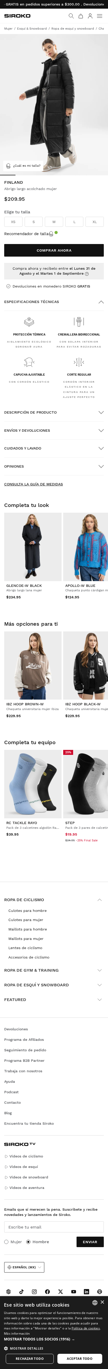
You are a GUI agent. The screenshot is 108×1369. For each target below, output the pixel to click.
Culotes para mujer (25, 920)
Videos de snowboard (28, 1177)
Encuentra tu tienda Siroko (29, 1123)
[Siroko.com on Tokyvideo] (99, 1291)
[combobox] (95, 1302)
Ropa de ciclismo (24, 899)
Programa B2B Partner (24, 1060)
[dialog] (54, 1332)
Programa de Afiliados (24, 1039)
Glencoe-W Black (24, 585)
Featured (15, 999)
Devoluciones (16, 1029)
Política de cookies (86, 1328)
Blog (8, 1113)
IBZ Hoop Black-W (83, 704)
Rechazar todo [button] (30, 1358)
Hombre (41, 1241)
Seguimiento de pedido (25, 1050)
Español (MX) (24, 1267)
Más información (17, 1333)
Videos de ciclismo (26, 1156)
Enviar (90, 1242)
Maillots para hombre (27, 929)
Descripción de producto (30, 412)
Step (70, 823)
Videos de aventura (26, 1188)
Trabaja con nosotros (23, 1071)
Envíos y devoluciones (27, 430)
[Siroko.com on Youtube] (73, 1291)
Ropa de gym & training (31, 970)
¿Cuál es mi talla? (27, 165)
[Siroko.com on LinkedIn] (86, 1291)
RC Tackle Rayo (21, 823)
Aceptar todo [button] (80, 1358)
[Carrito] (80, 16)
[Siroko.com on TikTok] (21, 1291)
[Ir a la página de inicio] (17, 16)
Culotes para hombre (27, 910)
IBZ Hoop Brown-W (25, 704)
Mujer (16, 1241)
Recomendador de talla (26, 233)
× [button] (102, 1302)
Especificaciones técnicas (31, 302)
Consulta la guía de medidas (33, 484)
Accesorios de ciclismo (28, 957)
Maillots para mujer (26, 939)
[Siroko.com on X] (60, 1291)
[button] (54, 1339)
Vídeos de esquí (23, 1167)
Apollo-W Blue (80, 585)
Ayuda (9, 1081)
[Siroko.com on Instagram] (34, 1291)
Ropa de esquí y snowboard (36, 984)
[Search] (71, 16)
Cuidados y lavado (22, 448)
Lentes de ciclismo (25, 948)
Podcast (11, 1092)
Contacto (12, 1102)
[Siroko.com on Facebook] (47, 1291)
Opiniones (14, 466)
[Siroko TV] (8, 1291)
